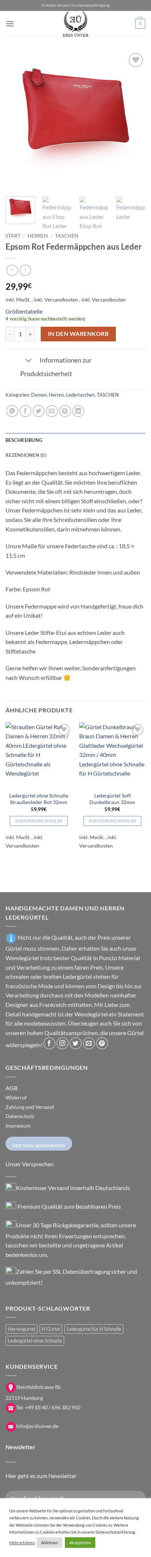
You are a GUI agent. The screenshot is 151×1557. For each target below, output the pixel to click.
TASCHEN (66, 236)
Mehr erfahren (22, 1542)
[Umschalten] (28, 361)
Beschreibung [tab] (23, 440)
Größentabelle (24, 311)
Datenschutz (19, 1116)
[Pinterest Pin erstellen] (65, 411)
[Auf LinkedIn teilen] (78, 411)
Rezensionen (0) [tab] (26, 455)
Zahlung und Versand (29, 1107)
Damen (39, 395)
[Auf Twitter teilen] (39, 411)
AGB (11, 1087)
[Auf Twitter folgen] (76, 1043)
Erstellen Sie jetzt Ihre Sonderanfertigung (75, 5)
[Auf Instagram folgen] (62, 1043)
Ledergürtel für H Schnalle (94, 1329)
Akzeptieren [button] (80, 1542)
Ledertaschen (80, 395)
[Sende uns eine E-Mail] (89, 1043)
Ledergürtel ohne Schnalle (35, 1341)
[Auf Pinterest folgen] (102, 1043)
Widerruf (16, 1097)
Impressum (18, 1125)
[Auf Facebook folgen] (49, 1043)
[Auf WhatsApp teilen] (12, 411)
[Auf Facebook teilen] (25, 411)
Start (13, 236)
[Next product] (12, 270)
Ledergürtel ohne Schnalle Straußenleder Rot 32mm (38, 799)
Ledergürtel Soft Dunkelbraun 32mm (112, 799)
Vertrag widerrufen (38, 1145)
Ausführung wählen (39, 820)
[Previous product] (25, 270)
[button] (9, 24)
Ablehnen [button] (49, 1542)
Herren (37, 236)
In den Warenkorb (78, 333)
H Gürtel (51, 1329)
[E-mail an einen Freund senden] (52, 411)
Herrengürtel (21, 1329)
